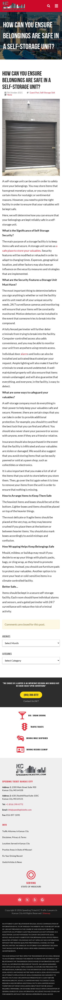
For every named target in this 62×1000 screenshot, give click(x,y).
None (9, 95)
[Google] (42, 900)
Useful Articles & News (12, 862)
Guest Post (34, 92)
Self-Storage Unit (47, 92)
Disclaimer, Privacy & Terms (14, 837)
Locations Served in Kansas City (16, 843)
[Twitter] (27, 900)
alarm (24, 353)
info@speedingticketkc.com (20, 810)
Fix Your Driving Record (12, 856)
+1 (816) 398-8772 (14, 804)
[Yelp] (34, 900)
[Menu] (56, 6)
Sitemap (46, 913)
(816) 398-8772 (31, 695)
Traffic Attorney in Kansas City (15, 831)
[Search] (49, 6)
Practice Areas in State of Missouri (17, 850)
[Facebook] (19, 900)
